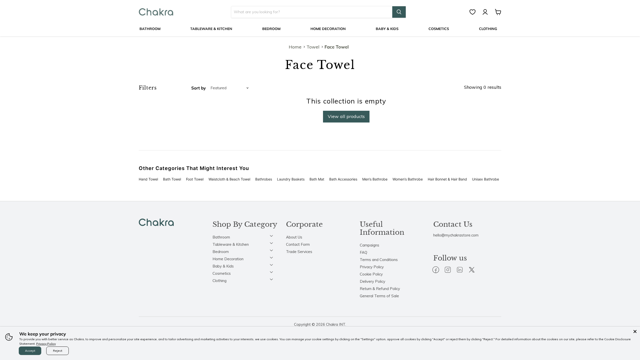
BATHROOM (150, 28)
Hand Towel (148, 179)
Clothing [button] (219, 280)
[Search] (399, 12)
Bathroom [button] (221, 237)
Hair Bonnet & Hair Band (447, 179)
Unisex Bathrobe (485, 179)
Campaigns (369, 245)
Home (295, 47)
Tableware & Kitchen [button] (230, 244)
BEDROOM (271, 28)
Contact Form (298, 244)
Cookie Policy (371, 274)
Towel (313, 47)
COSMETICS (438, 28)
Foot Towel (195, 179)
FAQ (363, 252)
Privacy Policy (372, 266)
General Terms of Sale (379, 296)
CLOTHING (488, 28)
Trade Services (299, 251)
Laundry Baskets (290, 179)
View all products (346, 116)
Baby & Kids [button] (223, 266)
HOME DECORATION (328, 28)
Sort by (198, 88)
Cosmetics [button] (221, 273)
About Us (294, 237)
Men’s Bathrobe (375, 179)
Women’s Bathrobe (407, 179)
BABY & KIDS (387, 28)
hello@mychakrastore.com (455, 235)
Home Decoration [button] (228, 258)
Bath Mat (317, 179)
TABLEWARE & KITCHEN (211, 28)
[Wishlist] (475, 12)
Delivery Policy (372, 281)
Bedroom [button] (220, 251)
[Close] (635, 331)
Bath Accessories (343, 179)
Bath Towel (172, 179)
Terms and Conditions (379, 259)
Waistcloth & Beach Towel (229, 179)
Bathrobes (263, 179)
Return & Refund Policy (380, 288)
